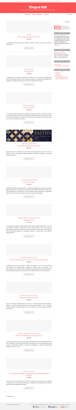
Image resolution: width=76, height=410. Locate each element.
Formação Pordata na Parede (29, 298)
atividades (58, 1)
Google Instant (28, 71)
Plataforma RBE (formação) (61, 77)
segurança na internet (33, 217)
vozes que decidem (46, 1)
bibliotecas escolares (20, 1)
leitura (35, 179)
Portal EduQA (58, 75)
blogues (29, 34)
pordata (35, 295)
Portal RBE (27, 14)
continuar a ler (29, 48)
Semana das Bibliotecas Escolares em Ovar (28, 336)
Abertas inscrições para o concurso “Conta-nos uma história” (29, 260)
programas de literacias (31, 1)
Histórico (46, 14)
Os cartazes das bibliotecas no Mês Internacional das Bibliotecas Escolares (29, 374)
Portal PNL (57, 74)
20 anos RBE (57, 64)
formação (23, 295)
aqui (58, 57)
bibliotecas (25, 143)
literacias (29, 295)
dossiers (53, 1)
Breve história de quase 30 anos (62, 65)
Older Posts (10, 396)
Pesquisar (67, 21)
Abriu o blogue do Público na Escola (29, 37)
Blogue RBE (38, 7)
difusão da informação (26, 257)
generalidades (32, 143)
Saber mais (56, 45)
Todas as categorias (37, 14)
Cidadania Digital (28, 220)
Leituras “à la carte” (29, 182)
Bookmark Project (28, 108)
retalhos (40, 1)
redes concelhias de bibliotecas (32, 333)
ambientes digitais (28, 69)
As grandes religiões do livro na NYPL (29, 146)
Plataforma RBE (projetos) (61, 78)
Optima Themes (16, 404)
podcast (35, 257)
